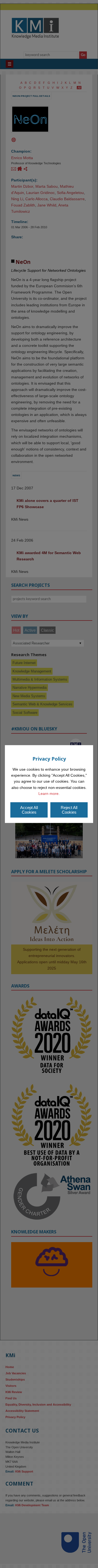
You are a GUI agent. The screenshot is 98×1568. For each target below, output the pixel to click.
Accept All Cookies (29, 809)
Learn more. (49, 793)
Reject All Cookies (69, 809)
